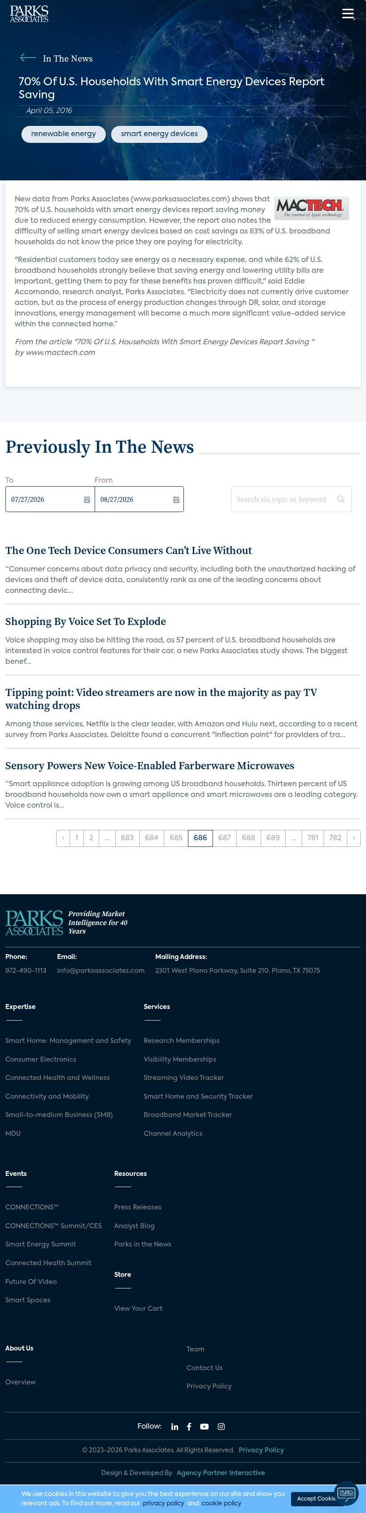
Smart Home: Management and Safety (68, 1041)
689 (273, 838)
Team (195, 1349)
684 (151, 838)
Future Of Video (31, 1282)
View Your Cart (138, 1309)
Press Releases (138, 1208)
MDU (13, 1134)
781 (313, 838)
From (104, 480)
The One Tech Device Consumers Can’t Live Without (128, 550)
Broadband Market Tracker (188, 1115)
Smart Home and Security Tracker (198, 1097)
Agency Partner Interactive (221, 1473)
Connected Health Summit (48, 1263)
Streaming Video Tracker (184, 1078)
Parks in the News (142, 1245)
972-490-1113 (25, 971)
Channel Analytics (173, 1134)
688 (248, 838)
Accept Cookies (317, 1499)
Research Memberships (182, 1041)
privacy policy (163, 1503)
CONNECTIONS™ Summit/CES (53, 1226)
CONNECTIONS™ (32, 1208)
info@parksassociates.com (101, 971)
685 (176, 838)
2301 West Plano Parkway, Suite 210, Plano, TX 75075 (237, 971)
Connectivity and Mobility (47, 1097)
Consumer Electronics (40, 1060)
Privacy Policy (209, 1387)
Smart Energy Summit (40, 1245)
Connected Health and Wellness (57, 1078)
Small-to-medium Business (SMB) (59, 1115)
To (9, 480)
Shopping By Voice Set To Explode (85, 621)
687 (224, 838)
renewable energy (63, 134)
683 (127, 838)
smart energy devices (159, 134)
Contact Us (205, 1368)
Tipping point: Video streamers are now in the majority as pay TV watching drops (161, 699)
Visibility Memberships (180, 1060)
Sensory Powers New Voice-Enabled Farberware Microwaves (150, 765)
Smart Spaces (27, 1300)
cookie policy (221, 1503)
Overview (20, 1383)
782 (335, 838)
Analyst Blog (134, 1226)
